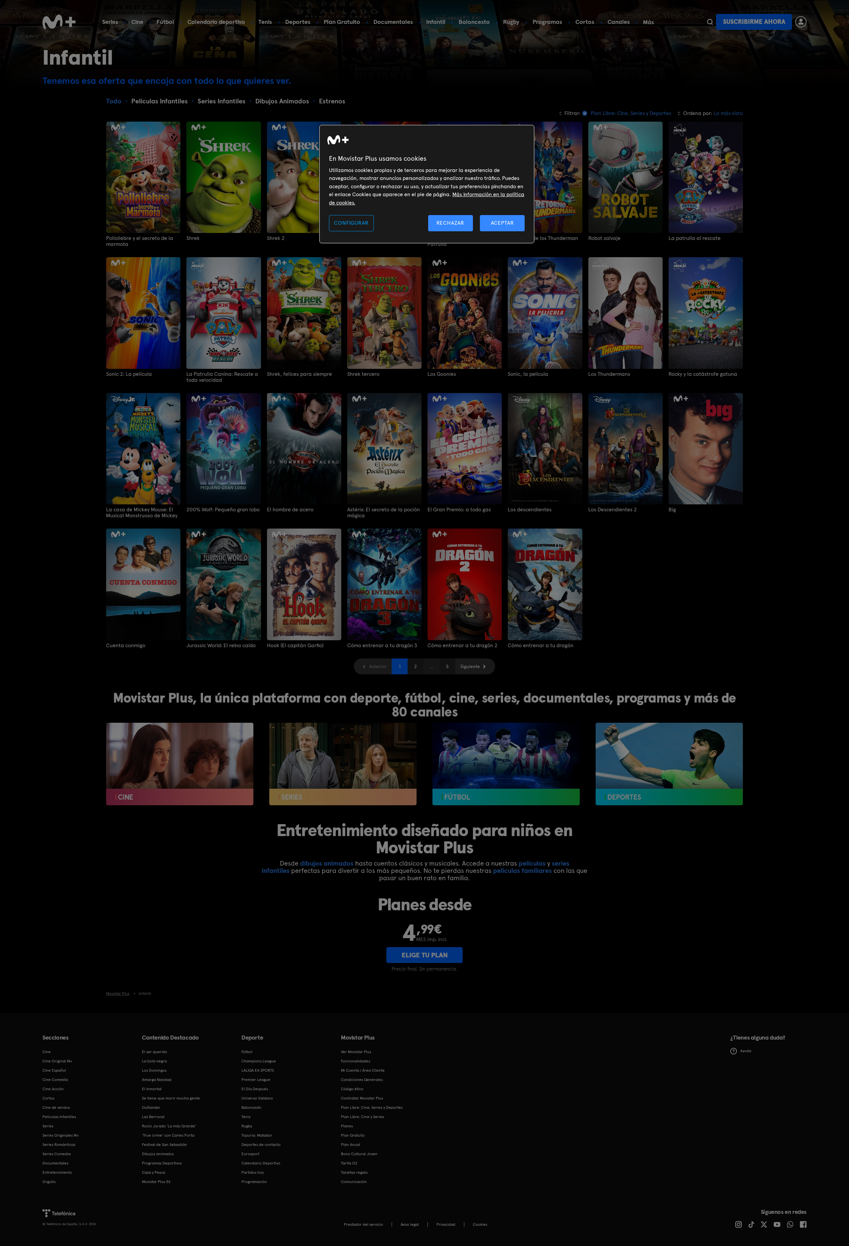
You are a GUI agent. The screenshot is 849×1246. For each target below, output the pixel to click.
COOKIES (480, 1224)
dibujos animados (327, 863)
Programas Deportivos (162, 1163)
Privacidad (445, 1224)
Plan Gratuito (342, 21)
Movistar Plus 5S (156, 1181)
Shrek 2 (276, 238)
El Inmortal (152, 1089)
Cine (137, 21)
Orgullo (49, 1181)
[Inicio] (59, 22)
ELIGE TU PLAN (425, 955)
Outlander (151, 1107)
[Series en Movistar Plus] (343, 764)
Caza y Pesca (153, 1172)
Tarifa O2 (349, 1163)
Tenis (265, 21)
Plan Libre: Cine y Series (362, 1116)
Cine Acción (53, 1089)
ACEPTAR (502, 223)
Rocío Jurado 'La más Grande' (169, 1126)
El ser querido (154, 1051)
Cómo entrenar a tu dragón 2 (462, 646)
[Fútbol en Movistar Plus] (506, 764)
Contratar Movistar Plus (362, 1098)
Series (110, 21)
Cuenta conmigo (125, 646)
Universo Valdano (257, 1098)
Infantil (435, 21)
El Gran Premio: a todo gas (459, 510)
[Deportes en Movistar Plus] (669, 764)
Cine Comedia (55, 1079)
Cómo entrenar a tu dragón (540, 646)
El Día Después (254, 1089)
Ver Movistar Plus (356, 1051)
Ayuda (745, 1050)
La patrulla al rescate (695, 238)
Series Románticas (58, 1144)
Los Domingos (154, 1070)
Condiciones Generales (362, 1079)
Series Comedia (56, 1154)
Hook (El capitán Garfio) (295, 646)
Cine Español (54, 1070)
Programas (547, 21)
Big (672, 510)
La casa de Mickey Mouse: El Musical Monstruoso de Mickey (141, 513)
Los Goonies (441, 374)
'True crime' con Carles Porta (168, 1135)
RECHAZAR (450, 223)
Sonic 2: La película (129, 374)
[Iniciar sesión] (801, 22)
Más (648, 22)
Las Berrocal (153, 1116)
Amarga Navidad (156, 1079)
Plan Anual (350, 1144)
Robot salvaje (604, 238)
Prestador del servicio (363, 1224)
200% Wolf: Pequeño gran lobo (223, 510)
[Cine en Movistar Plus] (179, 764)
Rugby (511, 21)
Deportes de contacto (261, 1144)
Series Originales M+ (60, 1135)
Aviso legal (410, 1224)
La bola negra (154, 1061)
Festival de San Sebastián (164, 1144)
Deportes (297, 21)
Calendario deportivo (216, 21)
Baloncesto (474, 21)
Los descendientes (530, 510)
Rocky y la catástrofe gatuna (703, 374)
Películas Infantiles (59, 1116)
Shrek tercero (363, 374)
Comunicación (354, 1181)
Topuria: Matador (256, 1135)
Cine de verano (56, 1107)
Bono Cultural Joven (359, 1154)
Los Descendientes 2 (612, 510)
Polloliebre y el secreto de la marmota (139, 241)
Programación (254, 1181)
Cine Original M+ (57, 1061)
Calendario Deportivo (260, 1163)
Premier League (255, 1079)
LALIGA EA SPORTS (257, 1070)
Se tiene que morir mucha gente (171, 1098)
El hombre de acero (290, 510)
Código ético (352, 1089)
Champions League (258, 1061)
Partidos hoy (252, 1172)
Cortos (584, 21)
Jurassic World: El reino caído (221, 646)
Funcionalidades (355, 1061)
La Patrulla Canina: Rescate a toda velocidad (222, 377)
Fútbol (165, 21)
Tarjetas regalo (354, 1172)
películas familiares (522, 871)
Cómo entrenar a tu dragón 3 (382, 646)
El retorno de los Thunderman (543, 238)
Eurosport (250, 1154)
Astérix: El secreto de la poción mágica (383, 513)
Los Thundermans (609, 374)
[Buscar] (710, 22)
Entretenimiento (57, 1172)
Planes (347, 1126)
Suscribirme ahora (754, 22)
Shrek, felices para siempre (299, 374)
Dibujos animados (158, 1154)
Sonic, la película (528, 374)
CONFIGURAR (351, 223)
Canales (619, 21)
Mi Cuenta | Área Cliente (363, 1070)
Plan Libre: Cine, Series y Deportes (372, 1107)
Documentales (393, 21)
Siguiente (470, 666)
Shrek (193, 238)
